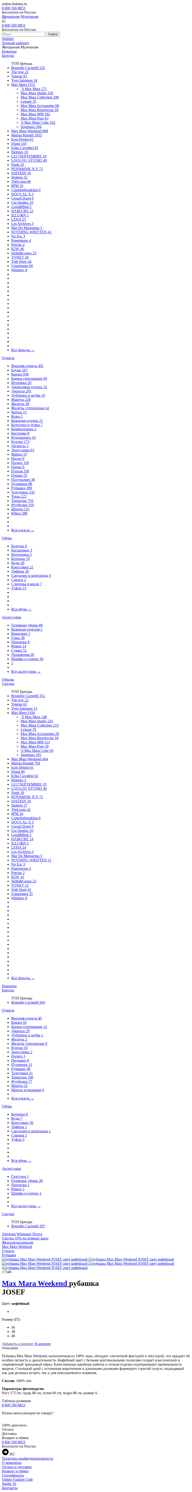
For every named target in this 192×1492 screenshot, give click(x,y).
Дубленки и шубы (28, 395)
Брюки (20, 374)
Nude (17, 165)
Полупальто (23, 480)
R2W (17, 249)
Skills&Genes (23, 253)
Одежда (8, 358)
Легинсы (19, 446)
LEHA (18, 219)
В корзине (43, 1344)
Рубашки (21, 488)
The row (20, 72)
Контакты (10, 1488)
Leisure (28, 101)
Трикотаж (22, 501)
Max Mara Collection (40, 97)
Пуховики (21, 484)
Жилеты (20, 404)
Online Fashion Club (17, 1479)
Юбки (19, 513)
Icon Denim (22, 139)
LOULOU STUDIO (29, 160)
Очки (18, 638)
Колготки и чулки (27, 425)
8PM (17, 186)
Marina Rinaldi (26, 135)
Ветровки (21, 383)
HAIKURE (22, 211)
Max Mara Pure (34, 118)
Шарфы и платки (27, 659)
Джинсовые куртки (29, 387)
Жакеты (20, 400)
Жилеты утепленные (30, 408)
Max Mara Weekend (29, 131)
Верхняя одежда (27, 366)
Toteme (19, 76)
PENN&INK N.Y (27, 169)
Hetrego (19, 152)
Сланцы (19, 1135)
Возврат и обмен (15, 1471)
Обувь (7, 538)
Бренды (8, 56)
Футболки (22, 505)
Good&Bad (21, 207)
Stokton (19, 177)
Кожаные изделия (26, 629)
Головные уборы (27, 625)
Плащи (19, 475)
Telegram (9, 1234)
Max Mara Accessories (40, 106)
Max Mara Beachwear (39, 110)
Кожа (16, 416)
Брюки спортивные (29, 378)
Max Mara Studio (37, 93)
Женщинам (11, 16)
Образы (8, 679)
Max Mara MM (35, 114)
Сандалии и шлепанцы (31, 576)
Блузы (19, 370)
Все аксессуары (26, 671)
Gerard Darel (22, 198)
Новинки (9, 51)
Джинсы (21, 391)
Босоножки (21, 550)
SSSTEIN (21, 173)
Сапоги (18, 580)
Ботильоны (21, 554)
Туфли (18, 588)
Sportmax (31, 127)
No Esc (18, 236)
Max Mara (23, 85)
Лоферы (20, 571)
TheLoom (21, 181)
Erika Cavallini (24, 148)
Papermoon (21, 240)
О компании (12, 1463)
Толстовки (23, 492)
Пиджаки (20, 1060)
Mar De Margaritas (26, 228)
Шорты (20, 509)
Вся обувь (21, 609)
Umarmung (22, 266)
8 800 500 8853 (13, 8)
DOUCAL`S (22, 194)
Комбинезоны (23, 429)
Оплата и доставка (17, 1467)
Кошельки (20, 634)
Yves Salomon (24, 80)
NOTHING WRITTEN (31, 232)
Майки (19, 454)
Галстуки (20, 1176)
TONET (20, 257)
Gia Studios (22, 203)
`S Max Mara (34, 89)
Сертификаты (13, 1475)
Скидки (8, 684)
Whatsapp (24, 1234)
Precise (18, 245)
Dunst (18, 144)
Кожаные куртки (27, 421)
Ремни (18, 646)
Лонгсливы (22, 450)
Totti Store (21, 261)
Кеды (17, 563)
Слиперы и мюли (26, 584)
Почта (37, 1234)
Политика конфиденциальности (27, 1458)
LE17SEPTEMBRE (28, 156)
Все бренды (23, 350)
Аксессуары (11, 617)
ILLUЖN (20, 215)
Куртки (20, 442)
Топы (18, 496)
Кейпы (19, 412)
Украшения (22, 655)
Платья (20, 471)
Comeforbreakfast (26, 190)
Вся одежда (22, 530)
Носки (17, 459)
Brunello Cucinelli (28, 68)
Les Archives (22, 224)
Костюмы (20, 433)
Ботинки (20, 559)
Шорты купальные (27, 1090)
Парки (17, 467)
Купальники (23, 437)
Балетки (19, 546)
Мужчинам (29, 16)
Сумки (19, 650)
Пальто (20, 463)
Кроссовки (22, 567)
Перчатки (20, 642)
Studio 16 (9, 1484)
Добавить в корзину (18, 1344)
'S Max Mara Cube (38, 122)
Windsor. (19, 270)
